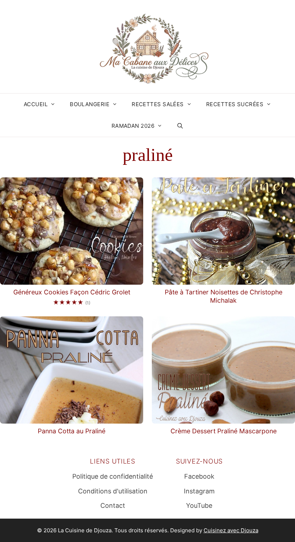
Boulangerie (89, 104)
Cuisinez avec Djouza (231, 530)
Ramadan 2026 (133, 125)
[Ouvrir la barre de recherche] (180, 126)
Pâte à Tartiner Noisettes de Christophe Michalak (223, 296)
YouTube (199, 505)
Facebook (199, 476)
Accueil (35, 104)
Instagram (199, 491)
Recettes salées (158, 104)
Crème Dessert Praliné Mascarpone (224, 431)
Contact (112, 505)
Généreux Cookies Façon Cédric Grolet (71, 292)
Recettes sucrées (234, 104)
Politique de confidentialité (112, 476)
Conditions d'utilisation (113, 491)
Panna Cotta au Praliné (71, 431)
